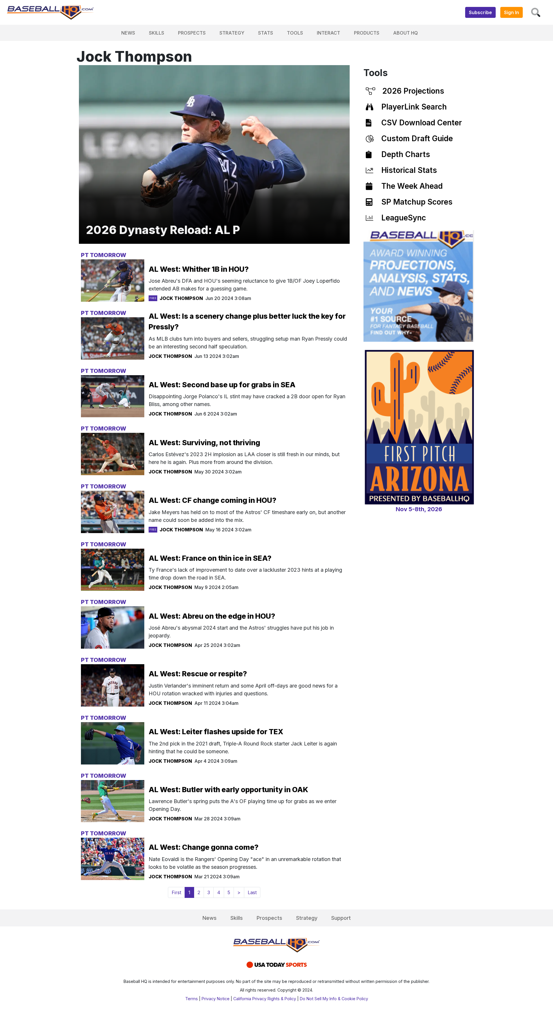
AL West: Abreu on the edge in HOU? (212, 616)
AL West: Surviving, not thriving (204, 442)
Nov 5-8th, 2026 (419, 509)
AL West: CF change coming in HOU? (212, 500)
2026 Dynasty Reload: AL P (163, 230)
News (128, 33)
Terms (191, 998)
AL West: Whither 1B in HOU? (199, 269)
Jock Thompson (181, 298)
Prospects (192, 33)
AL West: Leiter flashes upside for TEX (216, 731)
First (176, 892)
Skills (156, 33)
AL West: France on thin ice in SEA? (210, 558)
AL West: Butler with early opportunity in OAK (228, 789)
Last (252, 892)
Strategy (231, 33)
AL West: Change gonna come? (203, 847)
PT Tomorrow (103, 255)
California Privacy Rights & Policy (264, 998)
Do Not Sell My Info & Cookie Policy (334, 998)
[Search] (535, 12)
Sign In (511, 12)
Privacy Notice (216, 998)
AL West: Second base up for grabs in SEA (222, 384)
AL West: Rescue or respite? (198, 673)
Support (341, 918)
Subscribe (480, 12)
